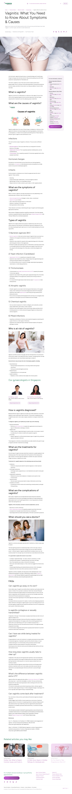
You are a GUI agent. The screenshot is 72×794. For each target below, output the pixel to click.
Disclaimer (22, 787)
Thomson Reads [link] (13, 9)
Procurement (34, 787)
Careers (53, 772)
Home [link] (6, 9)
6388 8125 (56, 117)
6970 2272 (52, 109)
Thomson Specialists (56, 777)
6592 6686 (52, 94)
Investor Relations (28, 787)
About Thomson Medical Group (42, 774)
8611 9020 (59, 109)
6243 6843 (52, 113)
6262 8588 (55, 105)
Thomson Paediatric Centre (57, 775)
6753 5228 (57, 115)
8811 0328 (59, 113)
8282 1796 (58, 102)
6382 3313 (52, 120)
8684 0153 (59, 88)
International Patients (40, 777)
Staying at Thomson (40, 775)
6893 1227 (52, 102)
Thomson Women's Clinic (57, 774)
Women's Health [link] (21, 9)
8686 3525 (59, 98)
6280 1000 (52, 88)
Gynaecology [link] (28, 9)
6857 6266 (56, 121)
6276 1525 (57, 123)
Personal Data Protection (15, 787)
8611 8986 (59, 94)
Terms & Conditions (7, 787)
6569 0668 (52, 98)
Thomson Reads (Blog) (56, 779)
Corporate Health (39, 779)
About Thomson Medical (40, 772)
